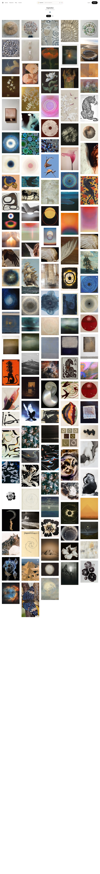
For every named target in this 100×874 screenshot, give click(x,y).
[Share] (53, 16)
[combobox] (51, 2)
